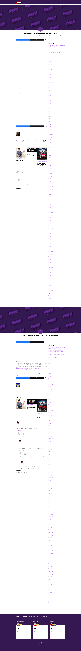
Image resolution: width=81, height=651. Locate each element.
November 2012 (50, 171)
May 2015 (49, 425)
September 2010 (50, 516)
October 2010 (50, 212)
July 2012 (49, 178)
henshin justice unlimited (28, 35)
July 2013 (49, 158)
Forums (56, 2)
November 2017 (50, 87)
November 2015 (50, 113)
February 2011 (50, 205)
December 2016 (50, 399)
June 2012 (49, 179)
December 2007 (50, 267)
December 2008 (50, 550)
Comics (28, 404)
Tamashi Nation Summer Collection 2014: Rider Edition (40, 33)
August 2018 (50, 72)
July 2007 (49, 275)
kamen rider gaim (34, 35)
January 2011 (50, 207)
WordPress (33, 619)
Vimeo (23, 375)
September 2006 (50, 594)
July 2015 (49, 119)
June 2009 (49, 238)
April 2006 (49, 602)
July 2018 (49, 74)
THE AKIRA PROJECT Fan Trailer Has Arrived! (40, 141)
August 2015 (50, 118)
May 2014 (49, 142)
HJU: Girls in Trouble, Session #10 (53, 55)
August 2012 (50, 176)
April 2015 (49, 124)
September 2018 (50, 71)
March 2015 (50, 126)
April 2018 (49, 79)
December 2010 (50, 209)
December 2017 (50, 85)
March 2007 (50, 282)
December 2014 (50, 131)
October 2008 (50, 251)
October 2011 (50, 192)
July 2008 (49, 256)
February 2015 (50, 430)
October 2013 (50, 153)
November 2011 (50, 191)
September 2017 (50, 90)
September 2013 (50, 155)
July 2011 (49, 197)
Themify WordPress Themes (38, 619)
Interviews (51, 2)
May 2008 (49, 259)
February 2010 (50, 225)
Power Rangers (30, 153)
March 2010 (50, 223)
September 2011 (50, 194)
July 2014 (49, 139)
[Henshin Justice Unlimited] (19, 4)
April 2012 (49, 183)
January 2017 (50, 95)
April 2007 (49, 280)
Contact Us (61, 2)
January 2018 (50, 84)
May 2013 (49, 464)
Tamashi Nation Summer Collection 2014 (53, 35)
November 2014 (50, 132)
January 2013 (50, 168)
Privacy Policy (40, 640)
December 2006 (50, 589)
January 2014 (50, 451)
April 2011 (49, 202)
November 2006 (50, 288)
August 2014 (50, 137)
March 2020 (50, 61)
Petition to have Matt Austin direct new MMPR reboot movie (23, 141)
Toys (29, 154)
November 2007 (50, 269)
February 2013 (50, 166)
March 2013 (50, 165)
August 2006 (50, 293)
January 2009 (50, 246)
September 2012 (50, 477)
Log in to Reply (19, 177)
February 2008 (50, 264)
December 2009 (50, 228)
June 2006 (49, 296)
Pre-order (34, 153)
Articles (17, 158)
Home (35, 2)
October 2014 (50, 134)
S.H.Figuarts (44, 35)
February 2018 (50, 82)
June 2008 (49, 257)
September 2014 (50, 438)
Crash (17, 375)
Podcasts (42, 2)
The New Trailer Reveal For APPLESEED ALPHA (22, 392)
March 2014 (50, 145)
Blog (38, 2)
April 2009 (49, 241)
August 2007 (50, 576)
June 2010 (49, 218)
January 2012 (50, 490)
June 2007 (49, 277)
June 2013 (49, 160)
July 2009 (49, 236)
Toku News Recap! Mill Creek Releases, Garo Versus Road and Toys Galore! (41, 164)
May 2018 (49, 77)
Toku (27, 154)
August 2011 (50, 196)
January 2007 (50, 285)
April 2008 (49, 261)
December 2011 (50, 189)
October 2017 (50, 391)
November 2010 (50, 210)
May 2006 (49, 298)
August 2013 (50, 157)
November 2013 (50, 152)
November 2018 (50, 67)
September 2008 (50, 555)
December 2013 (50, 150)
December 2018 (50, 66)
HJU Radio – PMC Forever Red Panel (53, 50)
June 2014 (49, 140)
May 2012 (49, 181)
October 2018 (50, 69)
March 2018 (50, 80)
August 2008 (50, 254)
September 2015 (50, 116)
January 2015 (50, 129)
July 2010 (49, 217)
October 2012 (50, 173)
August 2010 (50, 215)
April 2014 (49, 144)
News (27, 153)
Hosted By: (40, 642)
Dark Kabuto (22, 35)
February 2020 (50, 365)
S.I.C (46, 35)
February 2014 (50, 147)
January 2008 (50, 568)
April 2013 (49, 163)
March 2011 (50, 204)
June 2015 (49, 121)
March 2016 (50, 106)
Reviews (46, 2)
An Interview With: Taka (19, 160)
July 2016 (49, 100)
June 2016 (49, 404)
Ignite (20, 375)
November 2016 (50, 98)
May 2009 (49, 542)
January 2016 (50, 110)
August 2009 (50, 235)
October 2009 (50, 231)
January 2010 (50, 529)
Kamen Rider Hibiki (39, 35)
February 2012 (50, 186)
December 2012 (50, 170)
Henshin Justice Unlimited (22, 158)
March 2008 (50, 262)
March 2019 (50, 64)
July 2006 (49, 295)
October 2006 (50, 290)
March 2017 (50, 92)
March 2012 (50, 184)
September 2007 (50, 272)
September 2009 (50, 233)
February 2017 (50, 93)
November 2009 (50, 230)
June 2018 (49, 378)
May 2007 (49, 581)
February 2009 (50, 244)
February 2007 (50, 283)
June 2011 (49, 199)
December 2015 (50, 111)
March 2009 (50, 243)
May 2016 (49, 103)
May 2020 (49, 59)
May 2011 (49, 503)
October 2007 (50, 270)
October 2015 (50, 417)
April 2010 (49, 222)
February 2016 (50, 108)
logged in (21, 190)
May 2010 (49, 220)
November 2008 (50, 249)
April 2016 (49, 105)
